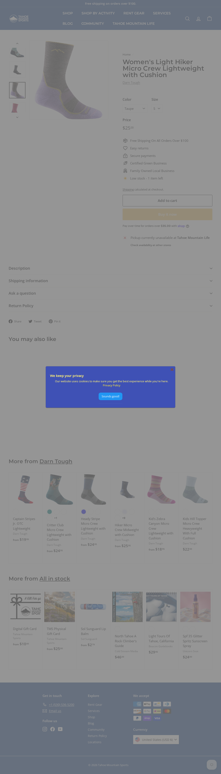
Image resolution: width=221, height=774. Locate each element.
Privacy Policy (111, 385)
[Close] (172, 369)
